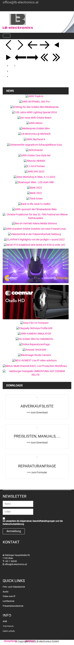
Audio (5, 591)
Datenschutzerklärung (13, 524)
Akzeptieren (10, 641)
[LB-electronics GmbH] (28, 21)
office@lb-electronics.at (20, 2)
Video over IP (9, 596)
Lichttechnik (8, 601)
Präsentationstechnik (13, 606)
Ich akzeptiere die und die (33, 522)
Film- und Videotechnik (14, 587)
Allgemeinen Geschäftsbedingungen (37, 521)
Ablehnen (30, 641)
